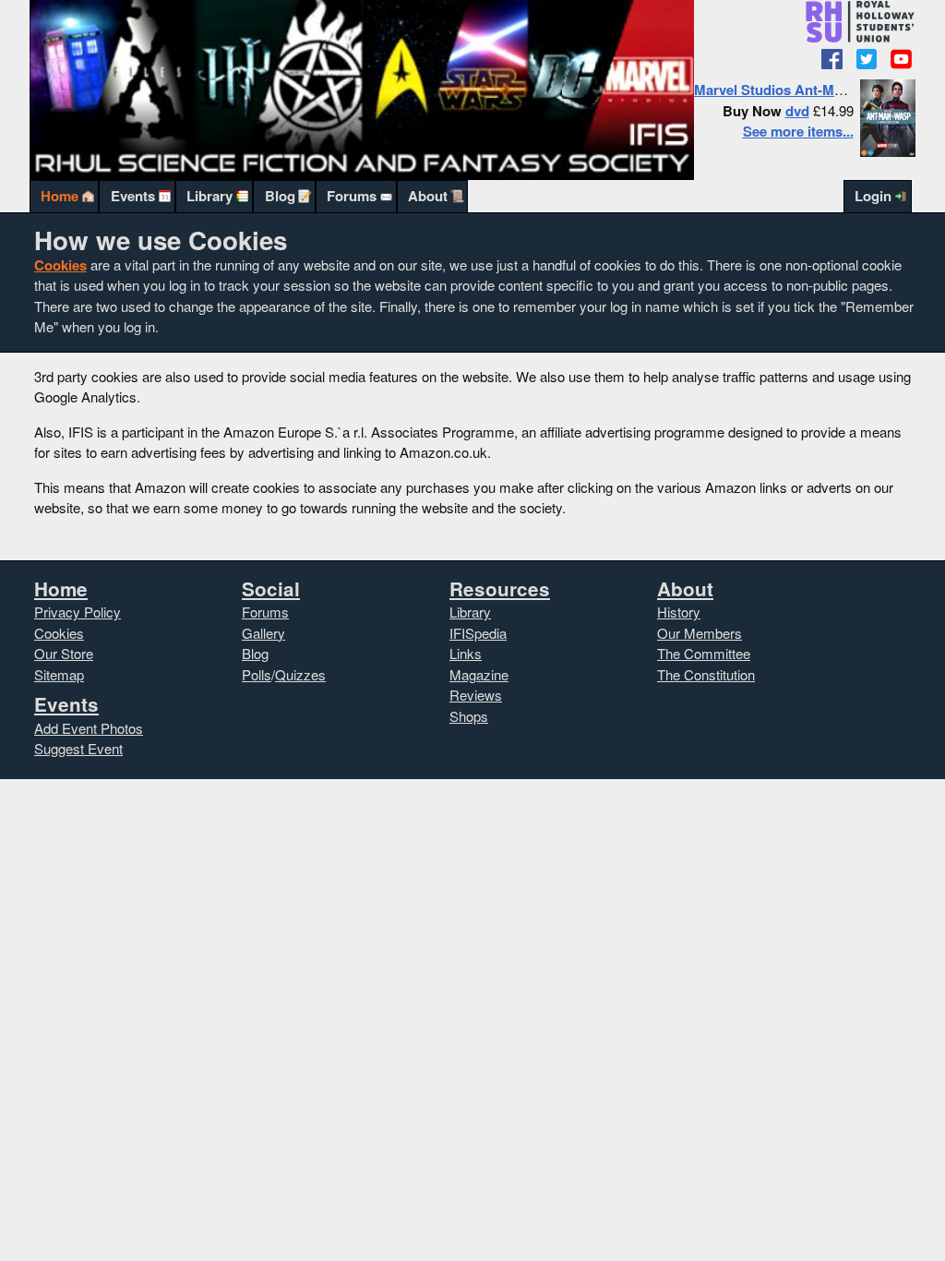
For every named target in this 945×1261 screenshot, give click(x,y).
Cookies (60, 265)
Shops (468, 716)
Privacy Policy (77, 611)
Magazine (478, 674)
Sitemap (59, 674)
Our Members (699, 633)
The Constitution (706, 674)
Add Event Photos (88, 728)
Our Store (63, 653)
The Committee (703, 653)
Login (873, 196)
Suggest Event (78, 748)
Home (59, 196)
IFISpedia (478, 633)
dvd (797, 111)
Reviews (475, 694)
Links (465, 653)
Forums (352, 196)
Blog (280, 196)
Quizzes (300, 674)
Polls (256, 674)
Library (209, 196)
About (428, 196)
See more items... (798, 131)
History (678, 611)
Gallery (263, 633)
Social (271, 588)
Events (133, 196)
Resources (499, 588)
